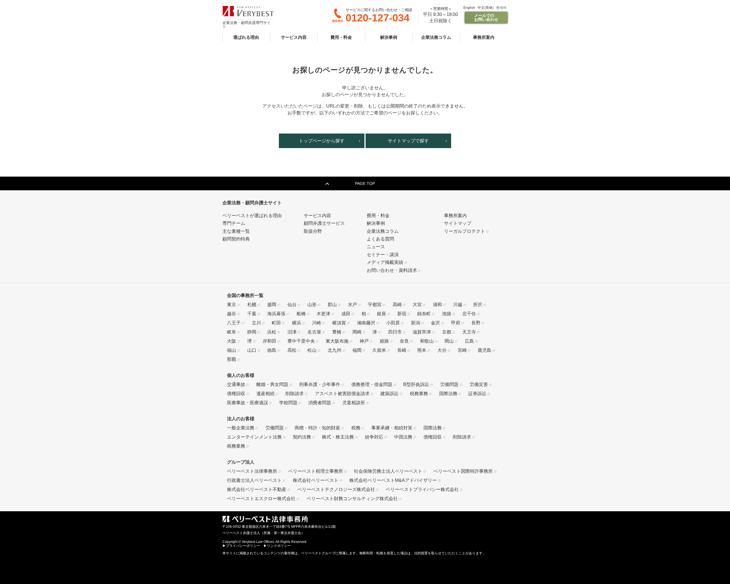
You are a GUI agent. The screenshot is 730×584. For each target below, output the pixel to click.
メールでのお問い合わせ (486, 17)
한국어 (501, 8)
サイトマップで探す (408, 140)
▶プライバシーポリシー (241, 546)
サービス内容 (294, 37)
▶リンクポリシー (277, 546)
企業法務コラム (436, 37)
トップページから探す (321, 140)
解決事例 (388, 37)
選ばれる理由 (246, 37)
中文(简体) (486, 8)
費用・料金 (341, 37)
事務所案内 (483, 37)
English (469, 8)
